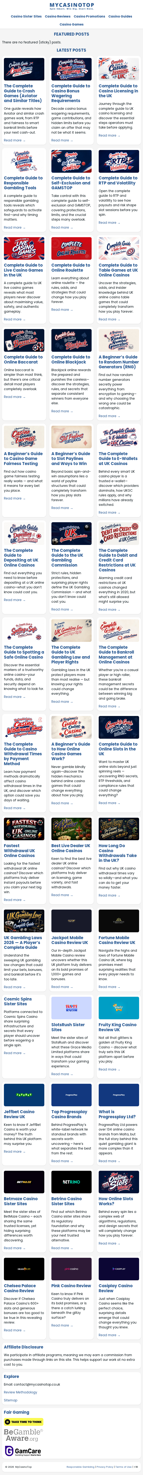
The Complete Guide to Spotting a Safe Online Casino (24, 652)
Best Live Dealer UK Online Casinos (70, 848)
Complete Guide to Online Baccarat (23, 360)
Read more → (15, 140)
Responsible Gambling (80, 1467)
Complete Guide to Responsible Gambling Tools (23, 183)
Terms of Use (123, 1467)
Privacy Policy (105, 1467)
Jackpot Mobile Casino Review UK (69, 940)
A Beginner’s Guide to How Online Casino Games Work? (70, 751)
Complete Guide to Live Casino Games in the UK (23, 270)
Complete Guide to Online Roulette (70, 268)
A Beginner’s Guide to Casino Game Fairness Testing (23, 458)
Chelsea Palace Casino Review (20, 1288)
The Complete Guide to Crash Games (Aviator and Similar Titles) (23, 93)
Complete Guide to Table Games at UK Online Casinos (118, 270)
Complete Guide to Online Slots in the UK (118, 749)
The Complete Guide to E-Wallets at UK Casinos (118, 458)
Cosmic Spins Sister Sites (18, 1002)
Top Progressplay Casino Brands (69, 1114)
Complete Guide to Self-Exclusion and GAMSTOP (70, 183)
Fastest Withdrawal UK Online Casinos (19, 850)
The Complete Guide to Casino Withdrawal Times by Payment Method (23, 754)
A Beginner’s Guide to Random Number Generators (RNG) (119, 362)
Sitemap (10, 1400)
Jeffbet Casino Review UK (19, 1114)
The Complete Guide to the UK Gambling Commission (67, 558)
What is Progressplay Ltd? (117, 1114)
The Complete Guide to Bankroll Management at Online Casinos (116, 655)
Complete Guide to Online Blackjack (70, 360)
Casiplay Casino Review (116, 1288)
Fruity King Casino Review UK (117, 1027)
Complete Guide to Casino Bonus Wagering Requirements (70, 93)
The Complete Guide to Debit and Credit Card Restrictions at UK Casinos (118, 560)
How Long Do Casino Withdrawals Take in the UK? (118, 853)
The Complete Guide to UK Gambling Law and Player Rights (70, 655)
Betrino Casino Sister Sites (66, 1201)
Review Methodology (20, 1392)
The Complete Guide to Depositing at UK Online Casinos (21, 558)
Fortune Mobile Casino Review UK (117, 940)
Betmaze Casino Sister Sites (21, 1201)
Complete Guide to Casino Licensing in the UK (118, 91)
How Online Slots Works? (116, 1201)
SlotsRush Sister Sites (68, 1027)
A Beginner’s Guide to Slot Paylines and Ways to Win (70, 458)
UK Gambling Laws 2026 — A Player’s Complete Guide (23, 942)
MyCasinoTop (23, 1467)
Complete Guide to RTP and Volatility (118, 181)
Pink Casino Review (71, 1285)
